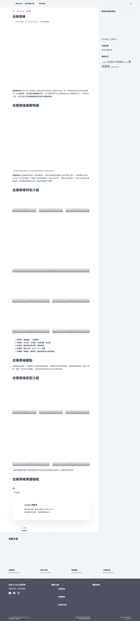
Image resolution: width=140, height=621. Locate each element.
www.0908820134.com (23, 617)
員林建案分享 (29, 3)
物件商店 (42, 3)
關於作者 (19, 3)
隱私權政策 (11, 619)
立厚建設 (112, 67)
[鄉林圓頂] (85, 554)
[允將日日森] (54, 554)
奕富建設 (126, 62)
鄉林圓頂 (74, 570)
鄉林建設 (117, 67)
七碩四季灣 (106, 570)
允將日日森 (44, 570)
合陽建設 (17, 492)
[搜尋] (130, 3)
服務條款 (18, 619)
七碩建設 (104, 62)
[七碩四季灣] (117, 554)
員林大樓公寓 (45, 21)
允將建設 (110, 61)
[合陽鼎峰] (23, 554)
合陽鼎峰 (12, 570)
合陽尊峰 (61, 589)
